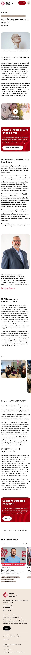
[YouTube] (10, 610)
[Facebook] (5, 610)
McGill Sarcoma (8, 309)
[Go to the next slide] (4, 356)
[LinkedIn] (3, 610)
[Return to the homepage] (7, 3)
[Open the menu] (28, 3)
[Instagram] (8, 610)
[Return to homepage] (15, 595)
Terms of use (6, 646)
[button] (15, 111)
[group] (13, 369)
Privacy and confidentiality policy (12, 644)
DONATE (22, 3)
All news (5, 12)
